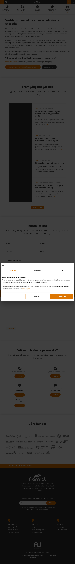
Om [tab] (62, 270)
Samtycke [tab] (13, 270)
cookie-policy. (27, 288)
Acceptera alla (61, 296)
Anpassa (36, 296)
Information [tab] (37, 270)
